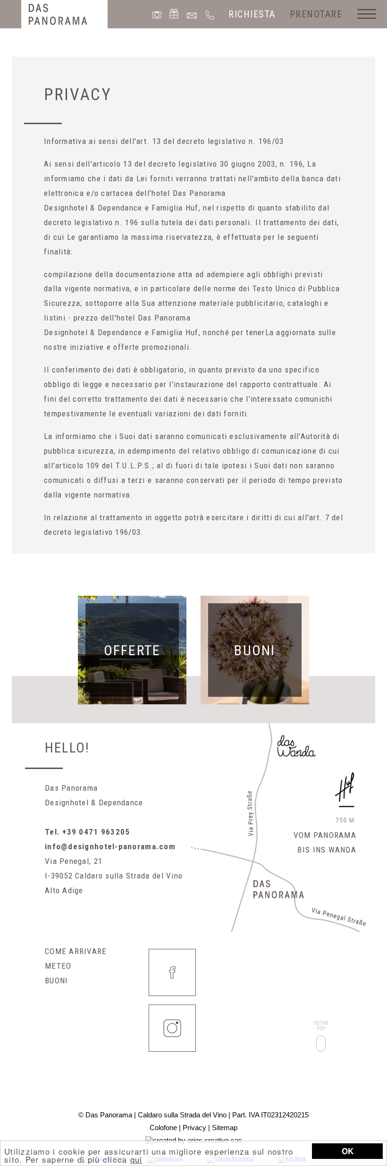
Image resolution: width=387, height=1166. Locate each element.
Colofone (163, 1128)
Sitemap (224, 1128)
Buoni (56, 980)
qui (136, 1159)
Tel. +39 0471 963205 (87, 831)
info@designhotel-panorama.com (110, 846)
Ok (347, 1151)
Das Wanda (296, 746)
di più (132, 650)
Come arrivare (76, 951)
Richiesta (252, 14)
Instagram (172, 1028)
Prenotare (316, 14)
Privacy (194, 1128)
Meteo (58, 966)
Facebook (172, 972)
